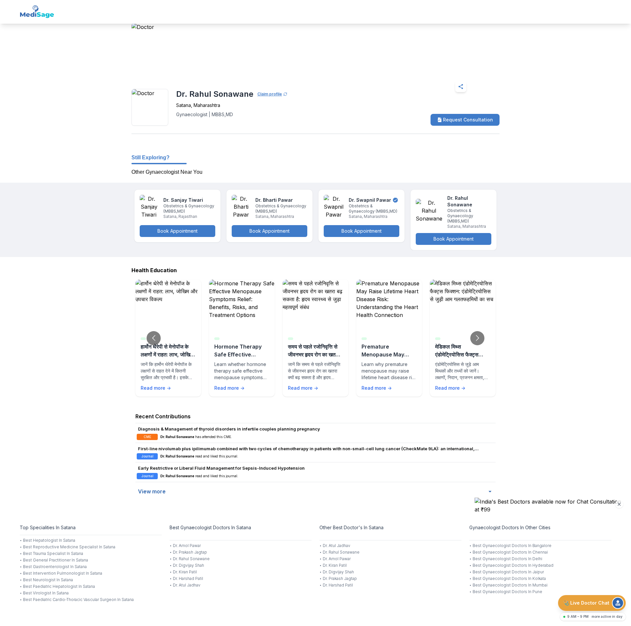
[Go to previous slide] (154, 338)
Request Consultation (468, 119)
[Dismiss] (619, 504)
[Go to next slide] (477, 338)
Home (159, 70)
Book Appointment (177, 231)
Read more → (156, 388)
